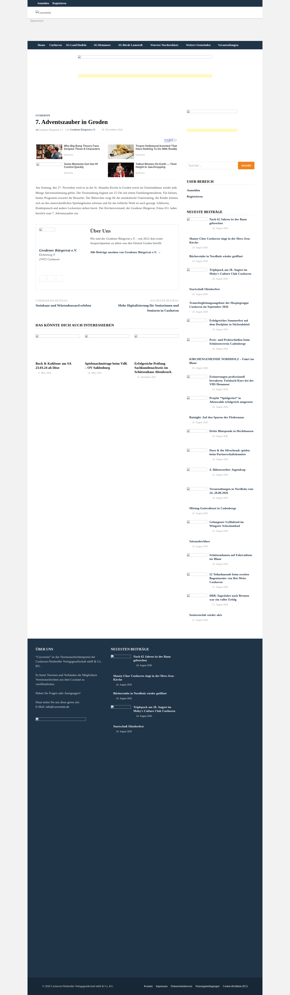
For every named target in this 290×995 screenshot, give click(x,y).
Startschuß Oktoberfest (204, 289)
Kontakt (148, 986)
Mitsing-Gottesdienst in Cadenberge (212, 508)
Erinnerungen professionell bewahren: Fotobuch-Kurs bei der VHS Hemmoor (231, 380)
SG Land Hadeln (76, 45)
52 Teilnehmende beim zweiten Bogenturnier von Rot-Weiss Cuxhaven (229, 578)
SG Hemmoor (102, 45)
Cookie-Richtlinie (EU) (235, 986)
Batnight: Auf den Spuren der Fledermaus (216, 417)
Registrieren (59, 3)
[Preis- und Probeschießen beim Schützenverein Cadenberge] (197, 340)
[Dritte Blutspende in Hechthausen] (197, 431)
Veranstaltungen (228, 45)
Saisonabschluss (199, 541)
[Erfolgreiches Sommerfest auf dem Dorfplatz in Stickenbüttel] (197, 320)
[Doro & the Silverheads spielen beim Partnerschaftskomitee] (197, 450)
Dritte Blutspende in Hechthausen (231, 431)
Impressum (161, 986)
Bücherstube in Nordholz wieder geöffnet (216, 256)
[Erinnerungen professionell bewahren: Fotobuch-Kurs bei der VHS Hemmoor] (197, 377)
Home (41, 45)
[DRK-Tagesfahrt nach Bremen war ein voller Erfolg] (197, 596)
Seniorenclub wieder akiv (205, 615)
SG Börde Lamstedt (130, 45)
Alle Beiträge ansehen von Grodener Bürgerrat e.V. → (125, 252)
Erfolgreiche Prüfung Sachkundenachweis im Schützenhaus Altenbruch (152, 368)
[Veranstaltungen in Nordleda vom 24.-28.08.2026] (197, 489)
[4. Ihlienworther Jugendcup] (197, 470)
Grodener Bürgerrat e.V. (83, 129)
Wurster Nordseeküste (164, 45)
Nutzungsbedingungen (208, 986)
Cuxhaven (55, 45)
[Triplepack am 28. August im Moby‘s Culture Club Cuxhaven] (197, 270)
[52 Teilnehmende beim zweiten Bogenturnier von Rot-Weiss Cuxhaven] (197, 574)
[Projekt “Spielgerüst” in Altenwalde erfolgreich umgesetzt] (197, 398)
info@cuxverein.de (57, 706)
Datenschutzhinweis (181, 986)
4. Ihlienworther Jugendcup (227, 469)
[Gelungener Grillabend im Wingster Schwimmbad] (197, 522)
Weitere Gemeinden (198, 45)
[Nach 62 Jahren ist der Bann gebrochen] (197, 219)
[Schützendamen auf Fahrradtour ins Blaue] (197, 555)
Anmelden (43, 3)
